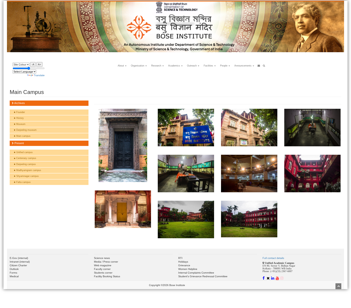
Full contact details (273, 258)
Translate (39, 75)
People (224, 65)
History (20, 118)
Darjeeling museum (26, 130)
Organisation (138, 65)
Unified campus (24, 152)
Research (156, 65)
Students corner (103, 272)
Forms (13, 272)
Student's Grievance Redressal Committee (202, 276)
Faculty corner (102, 269)
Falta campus (23, 182)
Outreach (192, 65)
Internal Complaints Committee (196, 272)
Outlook (14, 269)
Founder (20, 112)
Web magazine (102, 265)
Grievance (184, 265)
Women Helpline (187, 269)
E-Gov (13, 258)
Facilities (209, 65)
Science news (102, 258)
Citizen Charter (18, 265)
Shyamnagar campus (27, 176)
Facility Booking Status (107, 276)
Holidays (183, 261)
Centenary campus (26, 158)
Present (19, 143)
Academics (174, 65)
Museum (20, 124)
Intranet (14, 261)
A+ (39, 64)
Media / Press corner (106, 261)
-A (33, 64)
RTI (180, 258)
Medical (14, 276)
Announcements (243, 65)
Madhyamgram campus (28, 170)
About (121, 65)
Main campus (23, 136)
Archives (19, 103)
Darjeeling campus (26, 164)
